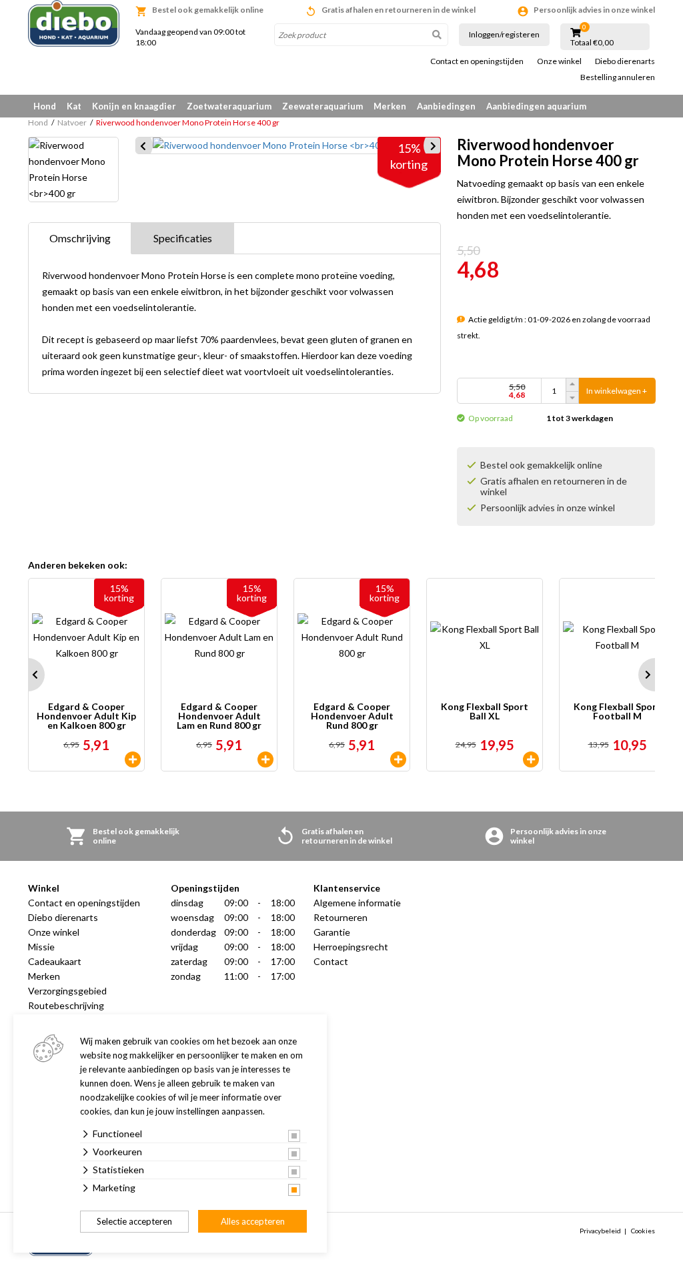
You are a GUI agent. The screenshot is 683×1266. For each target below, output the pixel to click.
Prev (28, 674)
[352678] (398, 759)
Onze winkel (559, 61)
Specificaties (182, 238)
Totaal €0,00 (592, 43)
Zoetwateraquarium (229, 106)
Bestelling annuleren (617, 77)
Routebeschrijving (66, 1005)
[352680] (265, 759)
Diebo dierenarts (625, 61)
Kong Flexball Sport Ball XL (484, 711)
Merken (390, 106)
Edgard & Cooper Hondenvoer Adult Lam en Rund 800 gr (219, 716)
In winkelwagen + (616, 391)
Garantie (331, 932)
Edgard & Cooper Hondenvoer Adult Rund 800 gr (352, 716)
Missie (41, 946)
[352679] (133, 759)
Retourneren (340, 917)
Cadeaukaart (54, 961)
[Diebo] (73, 23)
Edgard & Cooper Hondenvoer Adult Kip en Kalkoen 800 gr (86, 716)
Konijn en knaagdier (134, 106)
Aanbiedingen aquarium (536, 106)
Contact (330, 961)
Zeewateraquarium (322, 106)
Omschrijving (80, 238)
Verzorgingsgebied (67, 990)
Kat (74, 106)
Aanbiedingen (446, 106)
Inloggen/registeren (504, 34)
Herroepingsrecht (350, 946)
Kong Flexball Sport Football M (617, 711)
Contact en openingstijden (477, 61)
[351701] (531, 759)
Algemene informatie (357, 902)
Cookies (643, 1231)
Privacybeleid (600, 1231)
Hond (44, 106)
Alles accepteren (253, 1221)
